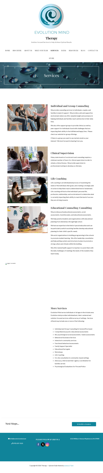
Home (7, 50)
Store (51, 58)
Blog (83, 50)
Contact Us (93, 50)
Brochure (17, 50)
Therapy (51, 38)
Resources (73, 50)
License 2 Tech (68, 465)
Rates (63, 50)
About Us (28, 50)
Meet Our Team (41, 50)
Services (55, 50)
